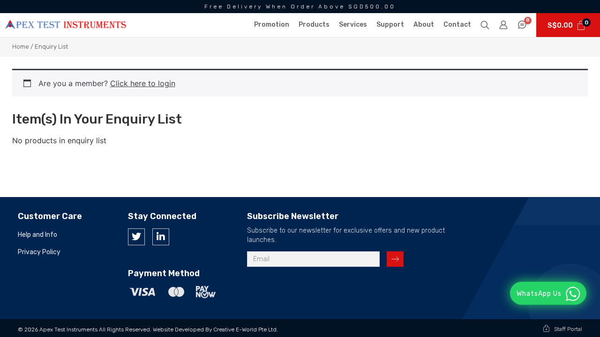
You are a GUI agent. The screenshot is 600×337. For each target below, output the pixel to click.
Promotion (271, 25)
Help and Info (37, 235)
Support (390, 25)
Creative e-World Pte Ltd (245, 329)
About (423, 25)
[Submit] (395, 259)
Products (314, 25)
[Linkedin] (160, 236)
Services (353, 25)
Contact (457, 25)
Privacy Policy (39, 252)
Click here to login (142, 83)
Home (20, 46)
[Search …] (484, 26)
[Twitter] (136, 236)
